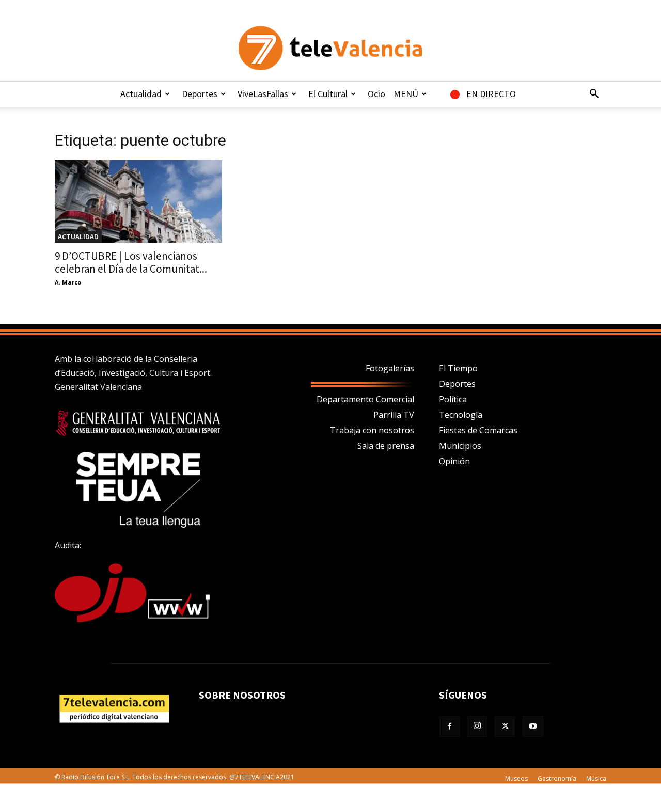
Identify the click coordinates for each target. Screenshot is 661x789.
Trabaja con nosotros (372, 430)
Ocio (376, 94)
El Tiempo (458, 368)
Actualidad (141, 94)
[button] (593, 94)
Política (453, 399)
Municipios (460, 445)
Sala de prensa (385, 445)
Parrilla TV (393, 414)
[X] (505, 726)
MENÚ (406, 94)
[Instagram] (477, 726)
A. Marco (68, 282)
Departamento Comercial (365, 399)
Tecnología (460, 414)
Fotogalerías (390, 368)
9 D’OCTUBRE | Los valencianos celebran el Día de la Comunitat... (131, 262)
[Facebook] (449, 726)
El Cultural (328, 94)
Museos (516, 778)
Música (596, 778)
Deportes (199, 94)
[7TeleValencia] (330, 48)
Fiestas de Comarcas (478, 430)
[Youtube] (533, 726)
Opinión (454, 461)
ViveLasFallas (263, 94)
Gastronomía (557, 778)
